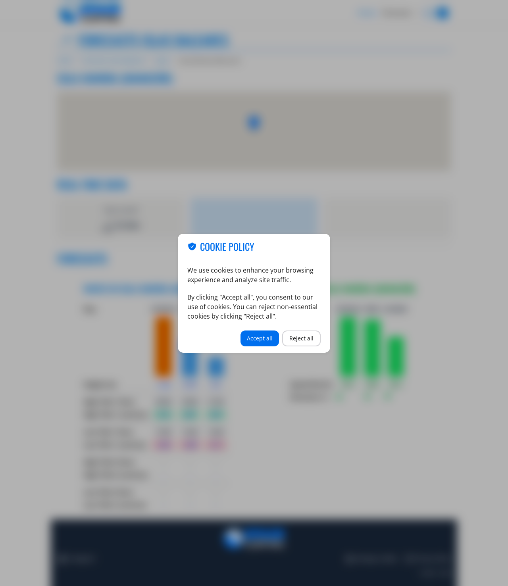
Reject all (301, 338)
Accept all (260, 338)
